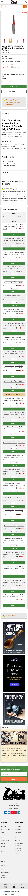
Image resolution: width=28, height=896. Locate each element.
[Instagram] (5, 812)
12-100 (4, 384)
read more (4, 760)
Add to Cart (14, 235)
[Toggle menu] (2, 2)
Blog (2, 837)
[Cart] (26, 2)
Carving (17, 835)
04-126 (4, 342)
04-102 (5, 257)
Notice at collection (8, 894)
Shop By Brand (19, 851)
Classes (3, 843)
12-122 (4, 488)
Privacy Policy (5, 869)
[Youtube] (12, 812)
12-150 (4, 557)
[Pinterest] (15, 812)
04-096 (5, 229)
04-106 (5, 285)
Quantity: (4, 78)
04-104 (5, 271)
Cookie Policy (4, 872)
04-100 (5, 243)
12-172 (4, 599)
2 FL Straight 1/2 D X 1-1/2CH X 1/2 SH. (14, 497)
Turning (17, 853)
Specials (3, 846)
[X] (22, 812)
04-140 (5, 370)
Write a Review (5, 52)
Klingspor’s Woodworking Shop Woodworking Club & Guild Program (13, 749)
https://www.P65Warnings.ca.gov (10, 200)
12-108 (4, 431)
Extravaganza (5, 840)
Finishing (17, 837)
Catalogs (3, 826)
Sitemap (3, 852)
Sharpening (18, 848)
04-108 (5, 299)
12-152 (4, 571)
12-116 (4, 459)
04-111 (4, 314)
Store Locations (5, 829)
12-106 (4, 417)
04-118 (4, 328)
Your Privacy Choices (12, 891)
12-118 (4, 474)
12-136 (4, 528)
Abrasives (18, 826)
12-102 (4, 403)
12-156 (4, 585)
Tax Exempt (4, 849)
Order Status (4, 835)
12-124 (4, 500)
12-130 (4, 514)
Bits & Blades (18, 829)
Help (2, 832)
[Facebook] (9, 812)
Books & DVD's (19, 832)
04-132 (4, 356)
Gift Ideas (17, 840)
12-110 (4, 445)
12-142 (4, 542)
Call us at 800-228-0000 (14, 808)
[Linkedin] (19, 812)
